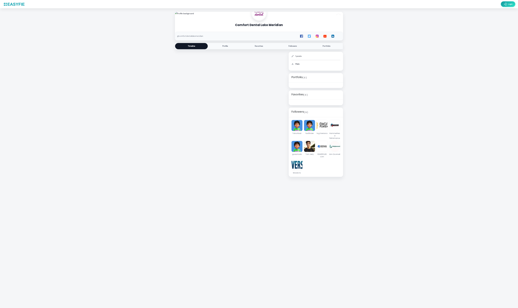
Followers (293, 46)
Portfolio (326, 46)
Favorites (259, 46)
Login (508, 4)
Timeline (191, 46)
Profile (225, 46)
